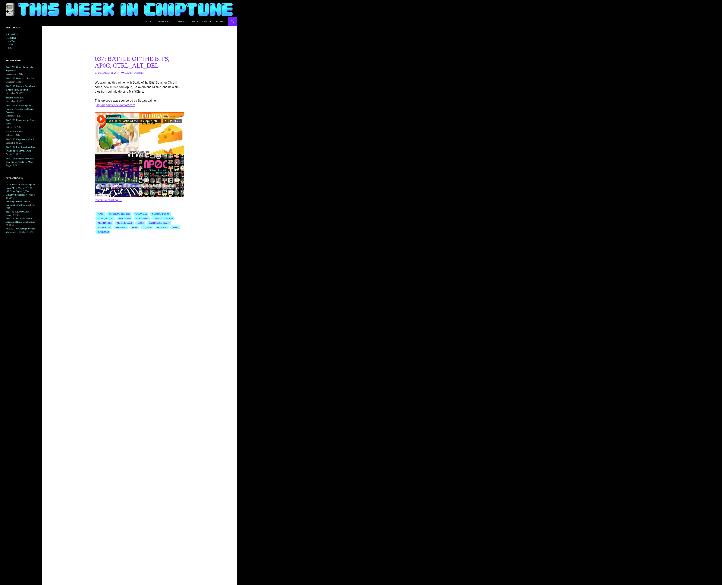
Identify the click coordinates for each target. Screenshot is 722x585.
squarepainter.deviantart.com (115, 105)
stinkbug (121, 227)
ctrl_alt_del (106, 218)
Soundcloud (13, 34)
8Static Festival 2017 (15, 97)
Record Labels (200, 21)
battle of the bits (119, 214)
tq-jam (147, 227)
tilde (135, 227)
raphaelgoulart (159, 223)
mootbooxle (124, 223)
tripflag (162, 227)
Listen (180, 21)
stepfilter (104, 227)
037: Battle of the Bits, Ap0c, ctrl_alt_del (132, 62)
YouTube (12, 41)
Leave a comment (135, 73)
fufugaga (142, 218)
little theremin (163, 218)
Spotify (148, 21)
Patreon (220, 21)
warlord (103, 232)
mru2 (141, 223)
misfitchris (105, 223)
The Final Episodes (14, 131)
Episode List (165, 21)
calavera (141, 214)
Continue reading (108, 200)
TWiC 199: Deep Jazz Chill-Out (20, 78)
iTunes (11, 44)
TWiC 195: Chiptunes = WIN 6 (20, 139)
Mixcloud (12, 38)
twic (175, 227)
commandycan (161, 214)
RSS (10, 48)
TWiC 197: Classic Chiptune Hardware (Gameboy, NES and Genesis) (19, 109)
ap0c (100, 214)
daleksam (125, 218)
